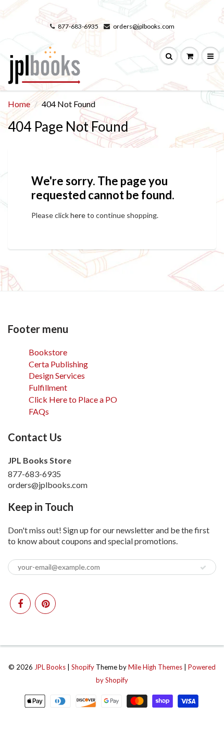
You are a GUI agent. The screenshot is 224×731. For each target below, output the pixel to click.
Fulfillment (48, 387)
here (77, 215)
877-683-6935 (78, 26)
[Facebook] (20, 603)
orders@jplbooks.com (144, 26)
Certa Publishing (58, 364)
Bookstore (48, 352)
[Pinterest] (45, 603)
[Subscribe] (203, 567)
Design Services (57, 375)
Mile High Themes (155, 667)
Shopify (82, 667)
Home (19, 104)
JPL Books (50, 667)
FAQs (39, 411)
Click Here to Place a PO (73, 399)
